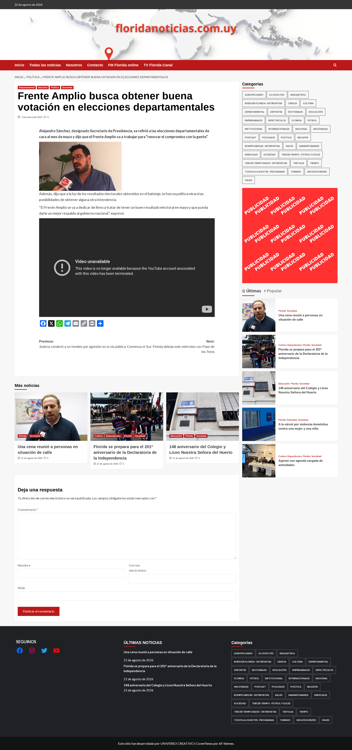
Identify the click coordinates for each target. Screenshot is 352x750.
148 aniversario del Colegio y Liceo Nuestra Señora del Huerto (168, 685)
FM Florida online (123, 65)
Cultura (99, 436)
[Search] (335, 65)
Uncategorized (317, 171)
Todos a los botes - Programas (265, 171)
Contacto (95, 65)
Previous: (82, 344)
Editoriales (295, 111)
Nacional (42, 87)
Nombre (24, 565)
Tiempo (314, 163)
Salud (289, 146)
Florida (22, 436)
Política (55, 87)
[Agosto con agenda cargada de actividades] (259, 460)
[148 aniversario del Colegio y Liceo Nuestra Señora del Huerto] (202, 416)
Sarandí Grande (309, 146)
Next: (170, 347)
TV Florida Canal (158, 65)
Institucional (254, 129)
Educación (176, 436)
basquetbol (298, 94)
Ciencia (292, 103)
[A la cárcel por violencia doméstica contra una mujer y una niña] (259, 424)
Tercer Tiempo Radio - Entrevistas (266, 163)
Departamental (27, 87)
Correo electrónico (137, 567)
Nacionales (320, 129)
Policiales (268, 137)
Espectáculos (113, 436)
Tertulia (298, 163)
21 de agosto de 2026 (31, 458)
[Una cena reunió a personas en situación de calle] (51, 416)
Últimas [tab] (253, 291)
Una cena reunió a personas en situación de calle (158, 652)
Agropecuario (254, 94)
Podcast (250, 137)
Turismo (296, 171)
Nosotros (74, 65)
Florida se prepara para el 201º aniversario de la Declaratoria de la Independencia (125, 452)
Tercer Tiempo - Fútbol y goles (301, 154)
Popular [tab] (274, 291)
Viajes (248, 180)
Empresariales (253, 120)
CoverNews (204, 743)
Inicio (19, 65)
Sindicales (251, 154)
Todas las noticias (45, 65)
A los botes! (277, 94)
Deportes (276, 111)
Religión (303, 137)
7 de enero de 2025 (31, 117)
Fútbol (312, 120)
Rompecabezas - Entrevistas (262, 146)
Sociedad (67, 87)
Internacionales (278, 129)
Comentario (28, 509)
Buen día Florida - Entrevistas (263, 103)
